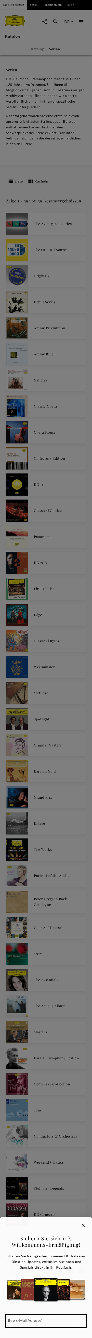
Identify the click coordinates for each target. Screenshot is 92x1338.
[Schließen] (83, 1225)
